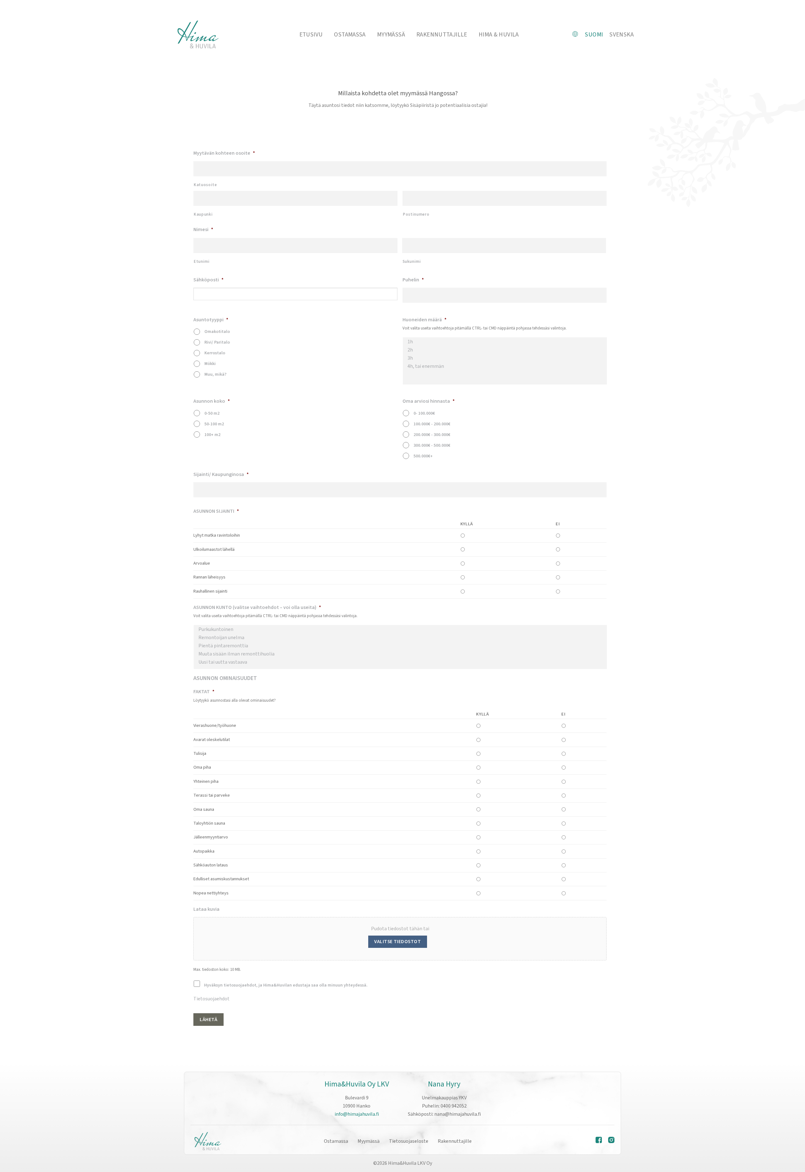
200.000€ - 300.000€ (432, 435)
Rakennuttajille (441, 34)
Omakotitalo (217, 332)
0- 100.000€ (424, 413)
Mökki (210, 364)
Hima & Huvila (499, 34)
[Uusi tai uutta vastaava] (400, 662)
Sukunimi (411, 261)
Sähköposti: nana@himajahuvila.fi (444, 1114)
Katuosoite (205, 185)
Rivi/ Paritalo (217, 342)
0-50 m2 (211, 413)
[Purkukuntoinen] (400, 629)
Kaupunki (203, 214)
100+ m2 (212, 435)
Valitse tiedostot (397, 941)
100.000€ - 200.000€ (432, 424)
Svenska (621, 34)
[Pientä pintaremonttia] (400, 646)
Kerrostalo (214, 353)
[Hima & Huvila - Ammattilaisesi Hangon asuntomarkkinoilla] (197, 35)
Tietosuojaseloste (408, 1141)
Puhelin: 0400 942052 (444, 1106)
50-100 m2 (214, 424)
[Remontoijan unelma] (400, 637)
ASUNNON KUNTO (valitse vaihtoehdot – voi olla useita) (257, 607)
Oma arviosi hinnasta (428, 401)
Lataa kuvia (206, 909)
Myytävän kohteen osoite (224, 153)
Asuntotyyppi (210, 320)
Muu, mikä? (215, 374)
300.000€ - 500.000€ (432, 445)
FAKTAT (203, 691)
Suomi (594, 34)
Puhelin (413, 280)
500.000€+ (423, 456)
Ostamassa (349, 34)
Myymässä (391, 34)
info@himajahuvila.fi (357, 1114)
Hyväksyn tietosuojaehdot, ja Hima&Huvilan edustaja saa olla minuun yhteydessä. (286, 985)
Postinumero (416, 214)
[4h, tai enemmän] (505, 366)
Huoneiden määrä (424, 320)
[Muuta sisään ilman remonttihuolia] (400, 654)
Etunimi (202, 261)
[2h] (505, 350)
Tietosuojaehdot (211, 998)
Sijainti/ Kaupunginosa (221, 474)
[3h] (505, 358)
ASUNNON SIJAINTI (216, 511)
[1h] (505, 342)
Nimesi (203, 229)
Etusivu (311, 34)
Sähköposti (208, 280)
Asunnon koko (211, 401)
